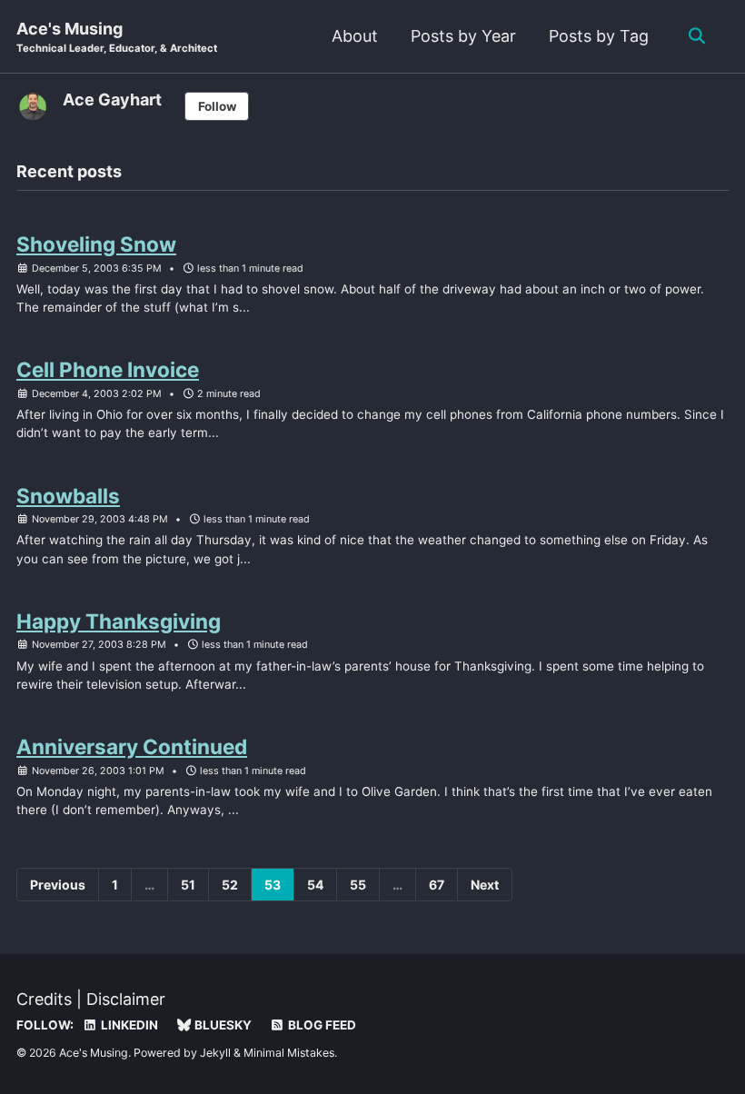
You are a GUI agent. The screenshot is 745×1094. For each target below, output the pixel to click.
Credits (44, 999)
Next (485, 884)
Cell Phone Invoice (107, 369)
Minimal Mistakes (288, 1052)
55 (358, 884)
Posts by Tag (599, 35)
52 (230, 884)
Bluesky (222, 1025)
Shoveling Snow (96, 244)
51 (188, 884)
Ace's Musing (116, 37)
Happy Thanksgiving (118, 621)
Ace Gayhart (112, 99)
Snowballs (68, 495)
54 (315, 884)
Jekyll (215, 1052)
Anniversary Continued (131, 746)
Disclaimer (125, 999)
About (355, 35)
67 (436, 884)
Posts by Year (463, 35)
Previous (57, 884)
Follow (217, 106)
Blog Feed (320, 1025)
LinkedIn (128, 1025)
